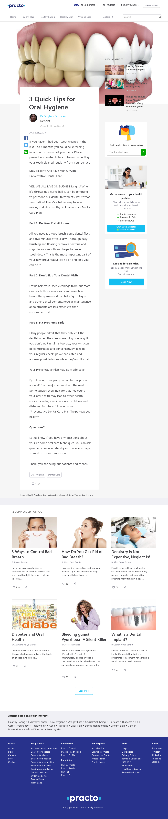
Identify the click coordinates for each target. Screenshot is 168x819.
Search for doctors (40, 751)
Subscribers (128, 765)
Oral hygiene (37, 474)
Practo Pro (66, 775)
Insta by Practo (99, 748)
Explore (106, 17)
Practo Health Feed (71, 751)
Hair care (114, 721)
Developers (127, 751)
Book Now (126, 282)
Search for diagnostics (42, 762)
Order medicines (39, 776)
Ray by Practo (68, 765)
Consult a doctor (39, 772)
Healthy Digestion (34, 729)
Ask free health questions (44, 748)
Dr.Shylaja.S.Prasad (53, 116)
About (11, 748)
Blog (10, 751)
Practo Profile (68, 755)
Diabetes (127, 721)
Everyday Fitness (37, 721)
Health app (36, 782)
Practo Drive (37, 779)
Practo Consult (68, 748)
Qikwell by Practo (100, 751)
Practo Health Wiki (131, 772)
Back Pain (76, 725)
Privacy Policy (129, 755)
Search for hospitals (41, 758)
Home (13, 17)
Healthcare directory (132, 769)
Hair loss (63, 725)
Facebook (157, 748)
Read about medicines (42, 769)
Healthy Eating (16, 721)
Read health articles (41, 765)
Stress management (96, 725)
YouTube (156, 758)
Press (10, 758)
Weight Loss (75, 721)
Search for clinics (39, 755)
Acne (52, 725)
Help (124, 748)
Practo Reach (68, 768)
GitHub (155, 762)
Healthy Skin (39, 725)
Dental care (54, 474)
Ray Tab (65, 771)
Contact (12, 762)
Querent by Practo (101, 755)
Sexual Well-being (95, 721)
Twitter (156, 751)
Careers (12, 755)
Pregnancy (22, 725)
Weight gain (118, 725)
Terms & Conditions (132, 758)
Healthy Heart (55, 729)
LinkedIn (156, 755)
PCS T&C (126, 762)
